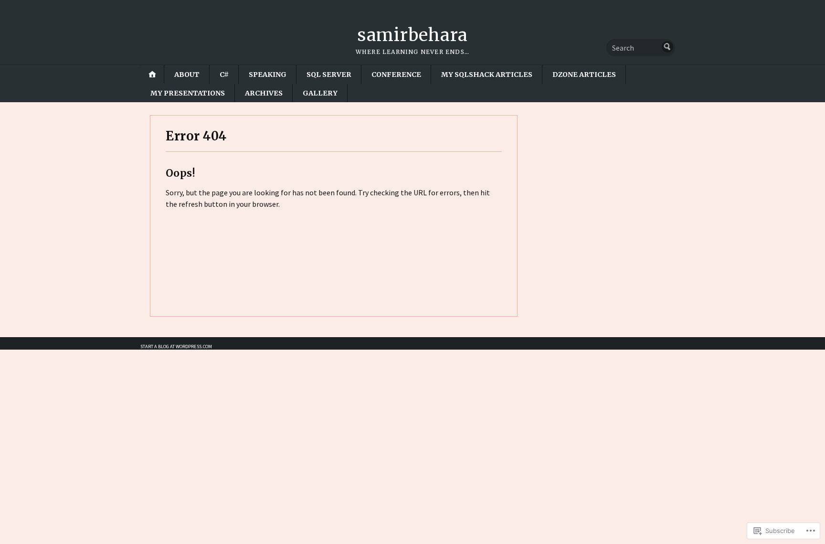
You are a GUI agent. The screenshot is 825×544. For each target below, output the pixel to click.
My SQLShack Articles (486, 74)
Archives (264, 93)
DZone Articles (584, 74)
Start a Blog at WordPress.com (176, 346)
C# (224, 74)
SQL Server (329, 74)
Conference (396, 74)
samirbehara (412, 35)
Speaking (267, 74)
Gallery (320, 93)
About (187, 74)
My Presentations (187, 93)
